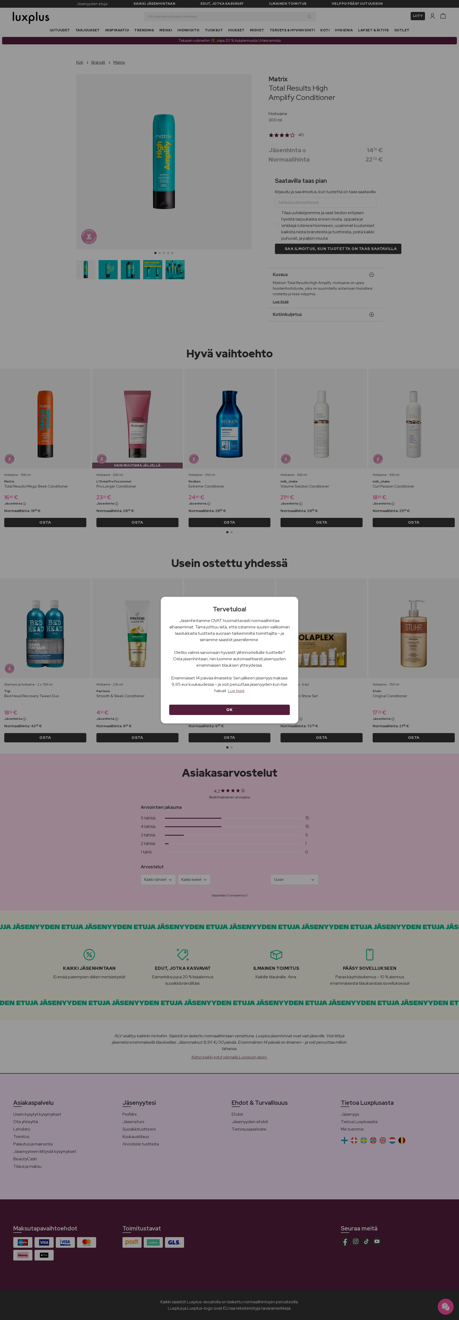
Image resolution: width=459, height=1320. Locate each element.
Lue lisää (236, 690)
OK (229, 709)
